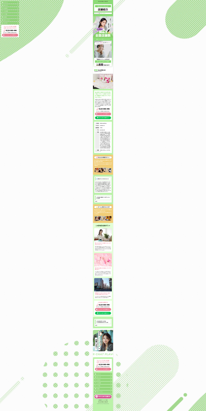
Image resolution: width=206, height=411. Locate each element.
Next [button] (111, 81)
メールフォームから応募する (10, 35)
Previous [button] (94, 81)
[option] (103, 81)
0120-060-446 (11, 31)
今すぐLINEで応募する (103, 118)
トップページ (96, 13)
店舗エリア (100, 13)
